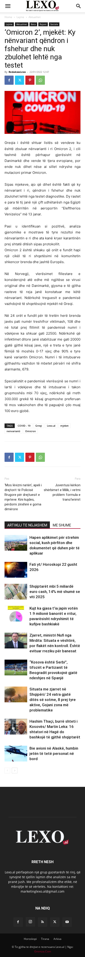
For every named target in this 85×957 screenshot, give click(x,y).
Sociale (54, 24)
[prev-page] (7, 770)
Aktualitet (35, 17)
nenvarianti (13, 431)
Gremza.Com (42, 951)
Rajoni (43, 24)
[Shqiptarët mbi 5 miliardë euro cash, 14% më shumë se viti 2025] (16, 592)
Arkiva (57, 939)
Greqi (38, 425)
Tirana (45, 939)
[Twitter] (19, 80)
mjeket (64, 425)
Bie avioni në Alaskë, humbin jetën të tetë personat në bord (53, 753)
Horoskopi (30, 939)
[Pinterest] (29, 80)
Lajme (20, 17)
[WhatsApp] (40, 80)
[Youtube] (67, 922)
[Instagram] (30, 921)
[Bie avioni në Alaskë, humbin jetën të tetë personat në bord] (16, 753)
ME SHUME (62, 525)
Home (8, 17)
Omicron (30, 431)
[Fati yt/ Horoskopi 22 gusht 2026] (16, 570)
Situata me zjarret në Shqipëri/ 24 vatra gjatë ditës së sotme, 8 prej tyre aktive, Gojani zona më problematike (52, 699)
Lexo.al (51, 425)
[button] (7, 6)
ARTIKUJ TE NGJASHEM (27, 525)
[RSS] (42, 922)
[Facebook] (9, 80)
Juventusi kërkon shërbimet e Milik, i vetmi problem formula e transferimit (62, 492)
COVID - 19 (24, 425)
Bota (33, 24)
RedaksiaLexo (17, 72)
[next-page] (14, 770)
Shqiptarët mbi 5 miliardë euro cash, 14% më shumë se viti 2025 (54, 591)
